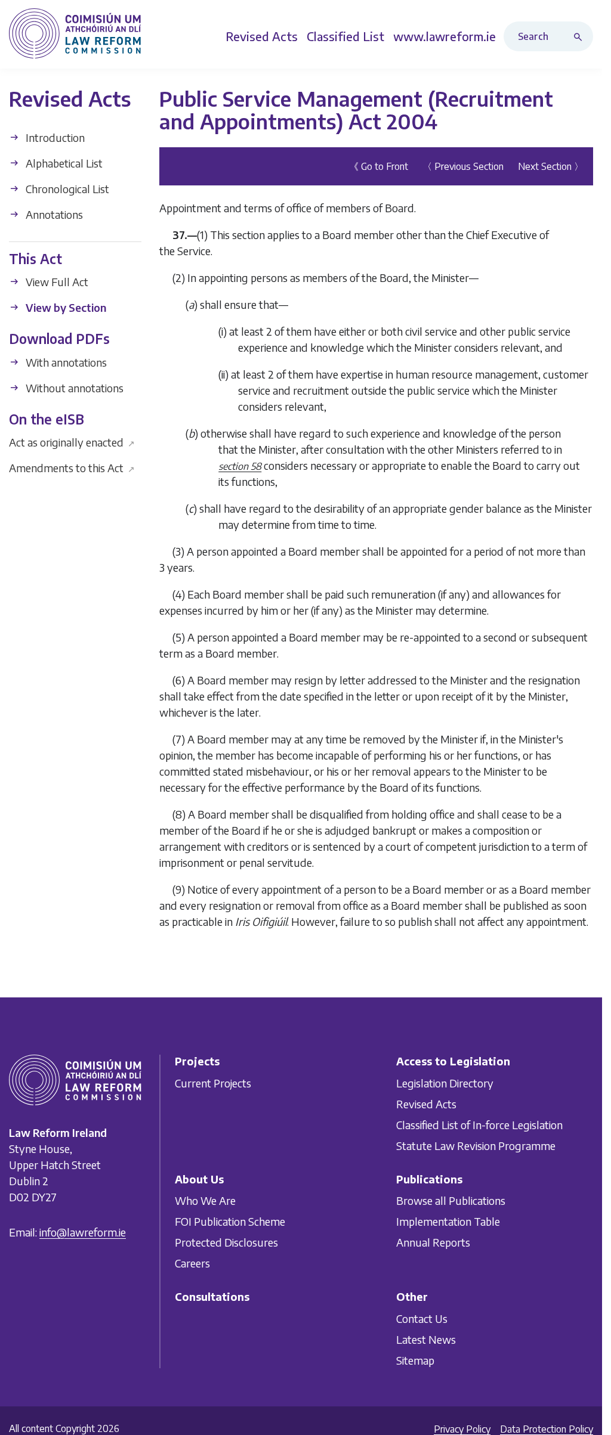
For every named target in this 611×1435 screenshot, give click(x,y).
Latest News (426, 1339)
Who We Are (205, 1200)
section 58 (239, 466)
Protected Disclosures (226, 1242)
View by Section (64, 307)
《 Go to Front (378, 166)
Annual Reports (433, 1242)
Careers (192, 1263)
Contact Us (422, 1318)
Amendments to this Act (72, 468)
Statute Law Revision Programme (476, 1145)
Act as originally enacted (72, 442)
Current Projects (213, 1082)
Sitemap (415, 1359)
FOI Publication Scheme (230, 1221)
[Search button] (580, 36)
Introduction (54, 137)
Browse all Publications (450, 1200)
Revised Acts (426, 1103)
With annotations (65, 362)
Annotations (53, 214)
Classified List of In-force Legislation (479, 1124)
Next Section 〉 (551, 166)
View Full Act (55, 282)
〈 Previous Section (463, 166)
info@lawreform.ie (82, 1232)
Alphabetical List (63, 163)
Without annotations (73, 388)
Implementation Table (448, 1221)
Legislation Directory (444, 1082)
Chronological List (66, 189)
